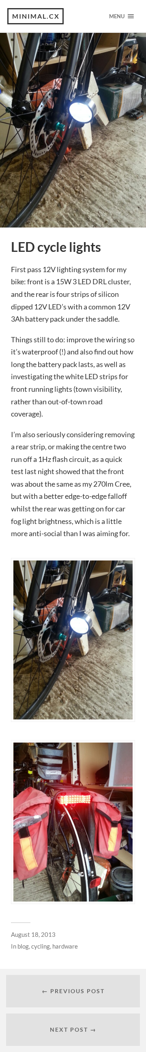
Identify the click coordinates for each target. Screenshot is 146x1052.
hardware (65, 946)
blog (23, 946)
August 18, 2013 (33, 934)
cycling (40, 946)
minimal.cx (36, 16)
